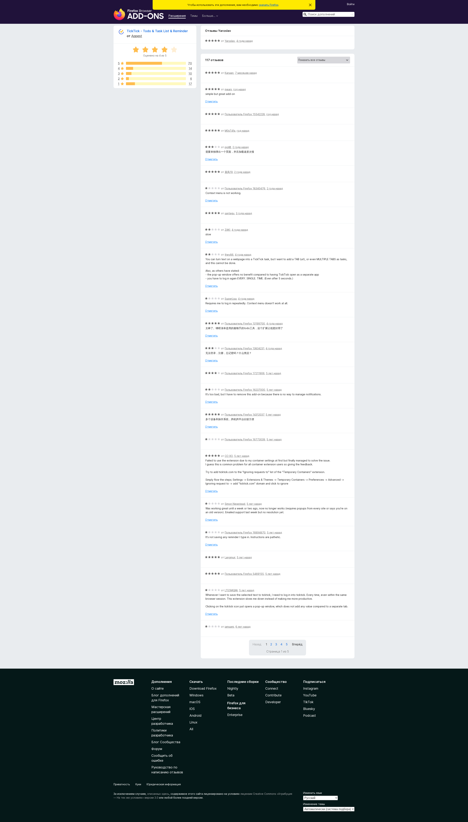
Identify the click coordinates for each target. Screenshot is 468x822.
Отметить (211, 101)
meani (228, 89)
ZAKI (227, 229)
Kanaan (229, 72)
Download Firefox (203, 688)
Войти (350, 4)
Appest (136, 36)
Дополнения (161, 682)
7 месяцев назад (246, 72)
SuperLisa (231, 298)
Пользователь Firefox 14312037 (244, 414)
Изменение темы (314, 804)
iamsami (229, 626)
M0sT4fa (230, 130)
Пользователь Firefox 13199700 (245, 323)
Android (195, 715)
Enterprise (234, 715)
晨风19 (229, 172)
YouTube (309, 695)
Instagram (310, 688)
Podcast (309, 715)
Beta (230, 695)
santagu (229, 213)
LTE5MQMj (231, 590)
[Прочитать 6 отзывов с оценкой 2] (156, 78)
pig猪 (228, 147)
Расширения (177, 16)
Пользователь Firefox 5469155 (244, 573)
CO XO (229, 455)
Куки (138, 784)
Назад (256, 644)
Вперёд (297, 644)
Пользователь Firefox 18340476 (245, 188)
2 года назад (241, 147)
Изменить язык (312, 792)
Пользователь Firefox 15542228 (245, 114)
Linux (193, 722)
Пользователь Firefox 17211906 (245, 373)
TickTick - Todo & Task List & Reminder (157, 31)
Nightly (232, 688)
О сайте (157, 688)
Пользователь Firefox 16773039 (245, 439)
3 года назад (244, 213)
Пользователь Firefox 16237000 (245, 389)
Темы (194, 16)
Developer (273, 702)
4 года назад (244, 40)
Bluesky (309, 709)
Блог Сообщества (165, 742)
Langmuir (230, 557)
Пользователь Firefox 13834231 (244, 348)
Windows (196, 695)
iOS (192, 709)
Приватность (122, 784)
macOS (194, 702)
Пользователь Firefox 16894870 (245, 532)
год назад (239, 89)
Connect (271, 688)
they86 (229, 254)
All (191, 729)
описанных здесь (158, 793)
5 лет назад (273, 373)
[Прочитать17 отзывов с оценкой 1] (156, 83)
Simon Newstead (235, 503)
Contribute (273, 695)
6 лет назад (242, 626)
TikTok (308, 702)
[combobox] (328, 14)
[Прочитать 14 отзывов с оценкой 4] (156, 68)
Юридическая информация (164, 784)
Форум (156, 749)
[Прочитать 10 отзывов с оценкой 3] (156, 73)
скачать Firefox (268, 4)
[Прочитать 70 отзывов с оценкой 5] (156, 63)
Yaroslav (230, 40)
